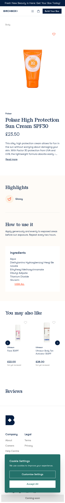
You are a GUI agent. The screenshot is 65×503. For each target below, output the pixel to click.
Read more (12, 159)
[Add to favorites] (53, 34)
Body (7, 24)
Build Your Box (52, 11)
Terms (28, 440)
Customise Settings (32, 474)
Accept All (32, 484)
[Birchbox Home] (10, 11)
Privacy (29, 445)
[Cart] (38, 11)
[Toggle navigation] (32, 11)
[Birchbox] (10, 420)
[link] (18, 344)
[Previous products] (7, 342)
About (8, 440)
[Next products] (57, 342)
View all (19, 284)
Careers (9, 445)
